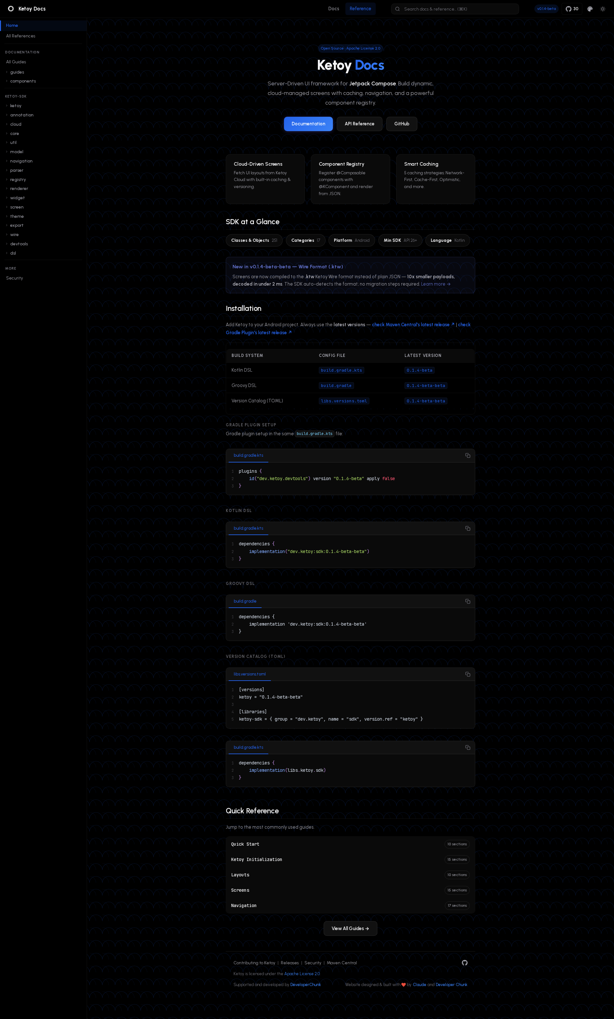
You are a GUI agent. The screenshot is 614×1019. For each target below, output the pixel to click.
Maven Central (342, 962)
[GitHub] (465, 963)
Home (12, 25)
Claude (419, 984)
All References (20, 35)
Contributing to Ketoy (254, 962)
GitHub (401, 124)
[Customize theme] (590, 8)
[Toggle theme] (603, 9)
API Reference (359, 124)
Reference (360, 9)
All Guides (16, 61)
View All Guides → (350, 928)
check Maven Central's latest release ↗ (413, 325)
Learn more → (436, 284)
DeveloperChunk (305, 984)
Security (14, 277)
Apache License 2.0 (302, 973)
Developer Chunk (452, 984)
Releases (290, 962)
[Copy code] (467, 455)
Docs (333, 9)
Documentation (308, 124)
